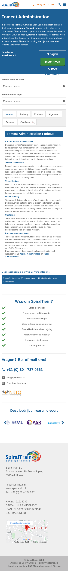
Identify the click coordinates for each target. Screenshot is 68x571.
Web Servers (32, 272)
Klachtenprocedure (17, 566)
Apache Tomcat (26, 28)
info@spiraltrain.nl (15, 377)
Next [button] (63, 423)
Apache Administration (30, 254)
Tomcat (19, 24)
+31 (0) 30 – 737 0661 (45, 4)
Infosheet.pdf (9, 55)
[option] (14, 423)
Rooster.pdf (8, 52)
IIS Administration (44, 278)
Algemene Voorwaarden (23, 563)
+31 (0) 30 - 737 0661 (24, 369)
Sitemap (57, 566)
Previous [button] (5, 423)
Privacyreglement (47, 563)
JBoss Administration (29, 278)
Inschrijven (52, 61)
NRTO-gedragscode (40, 566)
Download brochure (16, 383)
